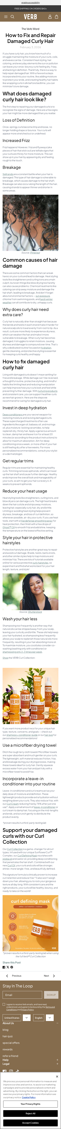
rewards (8, 1049)
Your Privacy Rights (30, 1104)
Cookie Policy (29, 1097)
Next (46, 975)
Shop (5, 657)
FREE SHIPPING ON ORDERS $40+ (30, 8)
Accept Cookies (30, 1122)
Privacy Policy (27, 1009)
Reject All (30, 1113)
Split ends (8, 174)
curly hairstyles (40, 562)
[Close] (57, 1076)
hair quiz (48, 734)
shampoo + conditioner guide (22, 734)
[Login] (50, 17)
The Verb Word (30, 28)
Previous (16, 975)
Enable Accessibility (30, 2)
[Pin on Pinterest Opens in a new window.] (11, 967)
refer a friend (10, 1056)
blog (5, 1029)
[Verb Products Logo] (30, 16)
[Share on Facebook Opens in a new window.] (4, 967)
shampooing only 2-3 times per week (22, 651)
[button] (6, 17)
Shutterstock (35, 611)
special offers (11, 1042)
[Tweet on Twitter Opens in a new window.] (8, 967)
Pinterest (35, 252)
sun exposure (43, 295)
